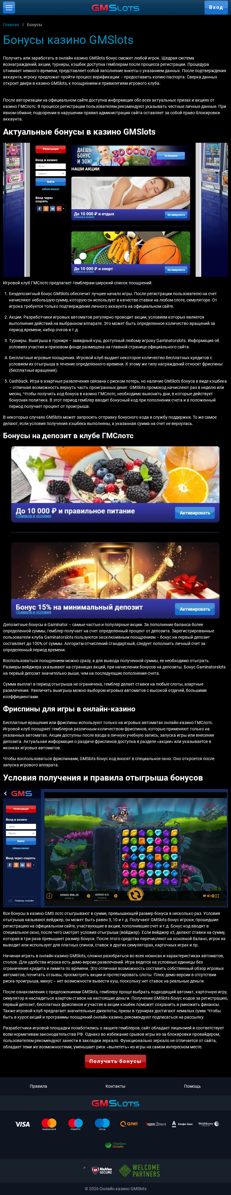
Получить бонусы (115, 1061)
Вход (216, 7)
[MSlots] (115, 7)
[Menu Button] (9, 8)
